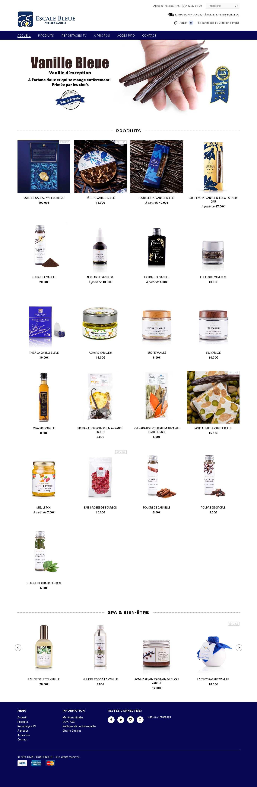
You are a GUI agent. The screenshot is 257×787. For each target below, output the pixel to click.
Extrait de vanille (156, 277)
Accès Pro (23, 735)
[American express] (36, 763)
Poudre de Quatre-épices (44, 583)
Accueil (22, 717)
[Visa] (22, 763)
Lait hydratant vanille (213, 679)
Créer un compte (229, 22)
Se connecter (206, 22)
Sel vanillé (213, 352)
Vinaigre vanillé (44, 428)
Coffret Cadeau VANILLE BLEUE (44, 197)
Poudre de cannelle (156, 507)
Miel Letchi (43, 507)
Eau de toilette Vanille (44, 679)
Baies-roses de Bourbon (100, 507)
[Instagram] (130, 719)
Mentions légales (73, 717)
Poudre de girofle (213, 507)
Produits (22, 721)
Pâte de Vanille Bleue (100, 197)
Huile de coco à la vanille (100, 679)
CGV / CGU (69, 721)
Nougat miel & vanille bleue (213, 428)
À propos (23, 730)
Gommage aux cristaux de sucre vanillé (157, 681)
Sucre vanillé (157, 352)
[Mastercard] (50, 763)
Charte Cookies (72, 730)
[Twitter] (120, 719)
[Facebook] (111, 719)
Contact (22, 739)
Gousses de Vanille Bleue (157, 197)
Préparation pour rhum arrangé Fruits (100, 430)
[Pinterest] (140, 719)
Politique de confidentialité (79, 726)
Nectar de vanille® (100, 277)
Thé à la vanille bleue (44, 352)
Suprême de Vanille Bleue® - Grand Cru (213, 199)
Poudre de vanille (44, 277)
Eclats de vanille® (213, 277)
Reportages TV (26, 726)
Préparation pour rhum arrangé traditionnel (156, 430)
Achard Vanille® (100, 352)
